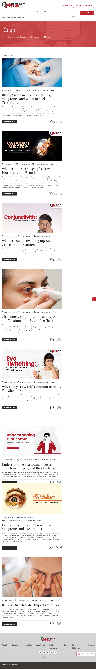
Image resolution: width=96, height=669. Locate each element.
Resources (56, 12)
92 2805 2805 (67, 5)
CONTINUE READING (9, 121)
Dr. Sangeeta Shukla (26, 460)
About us (4, 12)
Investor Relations (76, 646)
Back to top (89, 666)
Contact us (20, 17)
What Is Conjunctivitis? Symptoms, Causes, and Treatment (27, 243)
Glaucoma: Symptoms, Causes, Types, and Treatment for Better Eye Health (29, 318)
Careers (13, 17)
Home (1, 55)
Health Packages (38, 12)
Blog (36, 90)
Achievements (6, 17)
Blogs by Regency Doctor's (17, 520)
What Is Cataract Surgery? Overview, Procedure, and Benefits (29, 170)
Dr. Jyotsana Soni (24, 90)
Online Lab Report (87, 13)
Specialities (18, 12)
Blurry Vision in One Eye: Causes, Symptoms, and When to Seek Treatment (26, 99)
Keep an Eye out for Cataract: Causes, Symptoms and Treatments (29, 527)
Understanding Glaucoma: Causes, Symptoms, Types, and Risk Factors (28, 466)
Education (47, 12)
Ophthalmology (43, 90)
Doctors (11, 12)
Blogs (66, 645)
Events (91, 645)
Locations (27, 12)
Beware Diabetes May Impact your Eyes (30, 605)
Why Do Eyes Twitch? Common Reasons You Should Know (31, 388)
